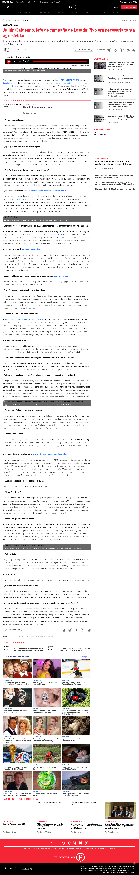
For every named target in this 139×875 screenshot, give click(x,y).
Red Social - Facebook (68, 843)
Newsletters (112, 12)
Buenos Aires (46, 849)
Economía (36, 849)
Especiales (44, 12)
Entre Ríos (70, 849)
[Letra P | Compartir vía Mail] (134, 49)
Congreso (111, 849)
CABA (55, 849)
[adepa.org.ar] (25, 869)
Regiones (25, 12)
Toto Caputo (44, 2)
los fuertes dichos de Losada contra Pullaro (46, 190)
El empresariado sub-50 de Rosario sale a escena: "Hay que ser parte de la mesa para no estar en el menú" (115, 190)
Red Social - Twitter (63, 843)
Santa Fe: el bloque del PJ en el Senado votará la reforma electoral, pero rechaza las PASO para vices (114, 183)
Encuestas (90, 12)
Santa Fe (59, 234)
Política (25, 20)
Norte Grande (90, 849)
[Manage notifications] (134, 863)
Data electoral (67, 12)
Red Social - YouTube (80, 843)
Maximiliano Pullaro (70, 80)
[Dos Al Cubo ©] (10, 868)
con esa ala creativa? (31, 249)
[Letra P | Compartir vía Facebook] (121, 49)
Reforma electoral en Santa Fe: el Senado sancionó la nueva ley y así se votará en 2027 (114, 176)
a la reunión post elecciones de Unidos (50, 454)
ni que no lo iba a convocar (19, 199)
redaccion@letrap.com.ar (126, 870)
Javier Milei (20, 2)
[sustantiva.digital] (35, 868)
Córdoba (79, 849)
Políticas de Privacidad (126, 872)
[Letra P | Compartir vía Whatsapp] (109, 49)
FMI (35, 2)
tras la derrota (43, 86)
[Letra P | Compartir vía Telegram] (128, 49)
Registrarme (131, 7)
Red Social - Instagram (74, 843)
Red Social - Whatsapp (86, 843)
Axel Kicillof (56, 2)
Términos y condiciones (110, 872)
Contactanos (55, 843)
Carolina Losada (10, 83)
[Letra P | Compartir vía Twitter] (115, 49)
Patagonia (102, 849)
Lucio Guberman (61, 276)
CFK (28, 2)
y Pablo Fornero (29, 50)
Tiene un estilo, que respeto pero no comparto (23, 319)
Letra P (8, 20)
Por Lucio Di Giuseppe (17, 50)
